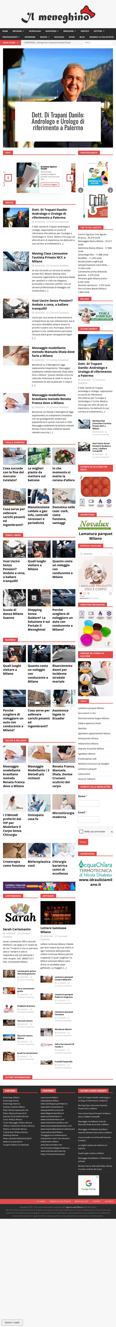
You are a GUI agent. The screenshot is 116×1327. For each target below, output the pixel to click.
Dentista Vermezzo (87, 249)
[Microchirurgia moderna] (63, 802)
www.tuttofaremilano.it (51, 1116)
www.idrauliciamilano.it (95, 846)
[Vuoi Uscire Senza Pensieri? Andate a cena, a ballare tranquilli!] (16, 318)
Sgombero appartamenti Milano (94, 697)
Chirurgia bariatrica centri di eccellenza (60, 867)
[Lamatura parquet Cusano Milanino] (46, 979)
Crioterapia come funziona (14, 864)
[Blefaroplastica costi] (39, 850)
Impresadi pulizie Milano (52, 1132)
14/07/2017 (61, 1050)
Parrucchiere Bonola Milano (92, 252)
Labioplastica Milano (50, 1100)
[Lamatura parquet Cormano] (46, 1014)
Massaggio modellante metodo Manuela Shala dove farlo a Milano (53, 352)
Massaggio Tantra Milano (90, 205)
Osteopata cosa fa (36, 817)
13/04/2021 (11, 933)
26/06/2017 (23, 1056)
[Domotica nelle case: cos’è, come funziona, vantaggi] (63, 496)
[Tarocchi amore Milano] (9, 1037)
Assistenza (50, 31)
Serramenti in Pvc (87, 677)
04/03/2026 (40, 265)
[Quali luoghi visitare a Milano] (39, 549)
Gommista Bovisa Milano (90, 211)
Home (5, 31)
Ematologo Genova (11, 1103)
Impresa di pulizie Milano (91, 712)
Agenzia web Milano (74, 1207)
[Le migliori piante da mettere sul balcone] (39, 456)
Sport (72, 37)
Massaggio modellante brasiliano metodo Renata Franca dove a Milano (51, 399)
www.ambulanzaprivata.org (53, 1151)
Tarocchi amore (25, 1020)
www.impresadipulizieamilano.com (56, 1125)
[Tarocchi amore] (9, 1023)
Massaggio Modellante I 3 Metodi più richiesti (38, 772)
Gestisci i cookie (12, 1322)
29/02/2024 (40, 407)
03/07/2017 (61, 1065)
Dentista (82, 692)
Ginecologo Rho (86, 218)
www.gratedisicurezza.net (52, 1110)
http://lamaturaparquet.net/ (16, 1110)
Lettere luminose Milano (53, 930)
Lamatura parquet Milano (95, 500)
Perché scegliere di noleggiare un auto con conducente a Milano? (62, 620)
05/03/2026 (40, 221)
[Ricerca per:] (98, 42)
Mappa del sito (81, 1201)
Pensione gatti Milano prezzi (92, 242)
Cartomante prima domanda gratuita (26, 972)
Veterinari (30, 37)
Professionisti (10, 37)
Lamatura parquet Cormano (64, 1013)
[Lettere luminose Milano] (57, 913)
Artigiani (17, 31)
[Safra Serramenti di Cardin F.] (46, 1045)
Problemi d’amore (26, 1006)
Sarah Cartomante (17, 929)
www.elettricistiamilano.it (52, 1106)
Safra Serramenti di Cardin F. (64, 1045)
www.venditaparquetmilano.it (54, 1103)
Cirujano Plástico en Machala (16, 1144)
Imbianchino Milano (88, 707)
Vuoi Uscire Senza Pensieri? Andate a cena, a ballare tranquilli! (52, 304)
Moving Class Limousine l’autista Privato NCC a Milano (58, 125)
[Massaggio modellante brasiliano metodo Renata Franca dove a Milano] (16, 413)
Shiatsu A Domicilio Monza (15, 1129)
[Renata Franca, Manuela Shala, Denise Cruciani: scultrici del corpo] (63, 754)
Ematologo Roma (11, 1100)
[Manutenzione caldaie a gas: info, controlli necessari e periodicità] (39, 496)
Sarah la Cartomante (27, 1053)
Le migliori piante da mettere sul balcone (36, 474)
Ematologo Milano (11, 1097)
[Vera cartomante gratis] (9, 990)
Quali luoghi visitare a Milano (37, 565)
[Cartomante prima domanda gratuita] (9, 974)
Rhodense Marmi (63, 1029)
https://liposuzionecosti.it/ (15, 1113)
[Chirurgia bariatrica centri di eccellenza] (63, 850)
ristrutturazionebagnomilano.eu (55, 1148)
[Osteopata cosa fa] (39, 803)
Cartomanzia (13, 895)
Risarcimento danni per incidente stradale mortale (62, 674)
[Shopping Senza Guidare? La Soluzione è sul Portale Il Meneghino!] (39, 597)
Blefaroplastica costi (39, 864)
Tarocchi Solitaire (86, 743)
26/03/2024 (40, 360)
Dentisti (85, 31)
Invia (83, 806)
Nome (82, 760)
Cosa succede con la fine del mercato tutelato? (13, 474)
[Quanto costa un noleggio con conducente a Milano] (63, 549)
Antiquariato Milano (88, 702)
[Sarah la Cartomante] (9, 1056)
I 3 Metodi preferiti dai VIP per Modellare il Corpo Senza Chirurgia (12, 825)
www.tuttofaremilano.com (52, 1119)
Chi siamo (41, 1201)
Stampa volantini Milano (14, 1106)
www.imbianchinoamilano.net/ (54, 1122)
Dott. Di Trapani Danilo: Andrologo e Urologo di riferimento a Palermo (49, 214)
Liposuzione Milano (49, 1097)
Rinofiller (82, 222)
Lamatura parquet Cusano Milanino (64, 978)
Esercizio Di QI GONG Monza (15, 1116)
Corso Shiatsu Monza (12, 1119)
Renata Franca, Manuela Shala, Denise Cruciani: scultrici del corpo (63, 776)
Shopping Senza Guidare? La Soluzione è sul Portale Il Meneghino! (39, 620)
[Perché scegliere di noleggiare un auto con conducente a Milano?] (63, 597)
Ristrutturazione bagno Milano (93, 682)
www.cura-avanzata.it (12, 1141)
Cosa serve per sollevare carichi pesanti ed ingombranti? (14, 517)
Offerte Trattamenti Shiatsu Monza (18, 1125)
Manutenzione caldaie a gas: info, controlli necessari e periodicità (39, 515)
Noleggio (59, 37)
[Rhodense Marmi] (46, 1032)
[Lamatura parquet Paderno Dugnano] (46, 996)
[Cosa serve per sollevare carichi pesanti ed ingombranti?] (14, 497)
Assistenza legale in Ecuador (49, 168)
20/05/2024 (40, 312)
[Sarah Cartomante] (20, 913)
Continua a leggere (50, 184)
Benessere (68, 31)
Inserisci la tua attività (101, 37)
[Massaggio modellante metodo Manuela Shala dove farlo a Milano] (16, 365)
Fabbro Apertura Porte (89, 687)
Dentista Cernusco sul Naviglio (93, 727)
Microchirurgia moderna (63, 815)
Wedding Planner (10, 1135)
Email (82, 776)
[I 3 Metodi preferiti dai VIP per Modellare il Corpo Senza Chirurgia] (14, 803)
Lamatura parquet (87, 732)
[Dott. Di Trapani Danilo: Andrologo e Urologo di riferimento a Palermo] (16, 226)
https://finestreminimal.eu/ (53, 1154)
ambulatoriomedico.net (51, 1144)
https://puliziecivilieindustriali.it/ (17, 1138)
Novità (9, 202)
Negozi (43, 37)
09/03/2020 (48, 936)
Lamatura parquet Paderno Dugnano (64, 995)
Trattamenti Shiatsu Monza (15, 1132)
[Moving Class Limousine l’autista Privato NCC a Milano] (16, 271)
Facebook (109, 1201)
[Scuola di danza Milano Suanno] (14, 597)
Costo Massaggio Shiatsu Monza (17, 1122)
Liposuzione (84, 737)
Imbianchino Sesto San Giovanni (55, 1138)
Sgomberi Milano (86, 717)
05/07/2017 (24, 1009)
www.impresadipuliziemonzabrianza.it (58, 1129)
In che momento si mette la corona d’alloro (63, 474)
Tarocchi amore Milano (25, 1037)
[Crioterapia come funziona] (14, 850)
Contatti (96, 1201)
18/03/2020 (24, 977)
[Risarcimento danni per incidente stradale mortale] (63, 653)
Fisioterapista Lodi (87, 722)
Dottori (98, 31)
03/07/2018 (61, 1033)
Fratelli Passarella (63, 1061)
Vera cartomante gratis (25, 989)
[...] (61, 243)
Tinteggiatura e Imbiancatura (54, 1135)
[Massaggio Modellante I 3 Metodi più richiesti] (39, 754)
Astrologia (35, 31)
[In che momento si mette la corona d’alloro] (63, 456)
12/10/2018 (61, 983)
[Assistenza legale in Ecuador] (63, 698)
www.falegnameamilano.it (52, 1113)
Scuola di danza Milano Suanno (13, 614)
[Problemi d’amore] (9, 1009)
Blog (82, 37)
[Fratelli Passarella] (46, 1062)
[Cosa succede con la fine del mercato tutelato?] (14, 456)
